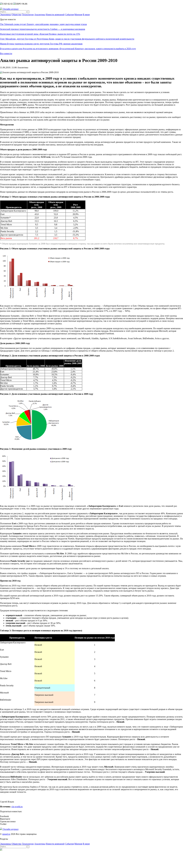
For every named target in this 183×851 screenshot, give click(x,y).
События (69, 14)
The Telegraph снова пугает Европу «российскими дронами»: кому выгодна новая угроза (43, 24)
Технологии (28, 14)
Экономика (5, 14)
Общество (16, 14)
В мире (86, 14)
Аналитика (39, 14)
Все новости (6, 53)
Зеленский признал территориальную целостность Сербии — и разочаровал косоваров (42, 29)
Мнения (78, 14)
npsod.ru (6, 834)
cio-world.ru (17, 806)
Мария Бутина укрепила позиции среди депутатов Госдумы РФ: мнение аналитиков (41, 44)
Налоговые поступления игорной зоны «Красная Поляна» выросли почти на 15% (40, 34)
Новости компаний (55, 14)
